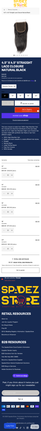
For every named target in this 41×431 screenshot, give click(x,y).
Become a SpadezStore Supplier (12, 360)
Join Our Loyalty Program (10, 322)
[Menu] (2, 4)
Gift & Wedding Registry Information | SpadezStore (18, 331)
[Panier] (38, 4)
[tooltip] (38, 111)
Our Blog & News (7, 325)
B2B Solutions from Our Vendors (12, 353)
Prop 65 (4, 328)
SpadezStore (12, 416)
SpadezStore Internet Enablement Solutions (15, 363)
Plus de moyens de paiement (20, 120)
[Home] (4, 10)
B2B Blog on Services (9, 366)
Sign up (20, 399)
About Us (4, 319)
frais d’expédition (17, 265)
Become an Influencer (9, 334)
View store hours (10, 280)
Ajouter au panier (28, 104)
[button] (27, 109)
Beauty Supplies (13, 9)
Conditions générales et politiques (20, 423)
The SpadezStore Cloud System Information (16, 347)
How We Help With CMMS (10, 357)
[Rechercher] (6, 4)
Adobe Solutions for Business (11, 369)
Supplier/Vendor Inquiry (9, 350)
